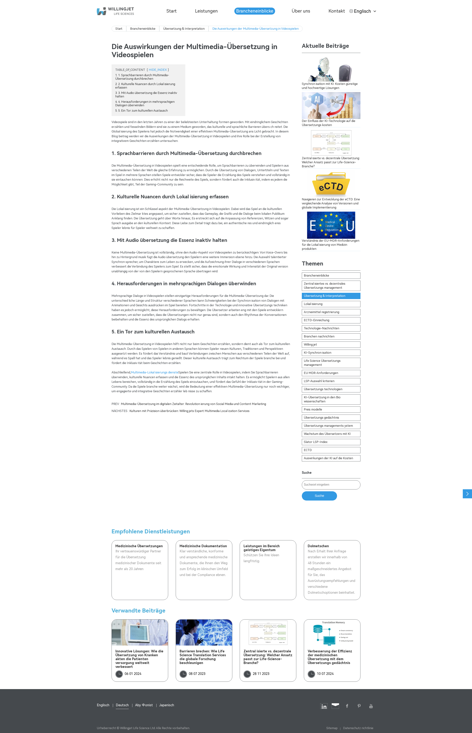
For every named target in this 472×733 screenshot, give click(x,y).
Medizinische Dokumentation (203, 546)
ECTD (308, 450)
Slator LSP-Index (315, 442)
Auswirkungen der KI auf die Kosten (328, 458)
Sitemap (332, 728)
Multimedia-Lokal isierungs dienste (154, 372)
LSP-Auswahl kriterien (319, 381)
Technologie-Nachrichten (321, 328)
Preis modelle (313, 409)
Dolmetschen (318, 546)
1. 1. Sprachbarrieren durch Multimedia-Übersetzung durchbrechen (142, 76)
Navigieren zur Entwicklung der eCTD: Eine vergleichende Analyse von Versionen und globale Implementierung (331, 203)
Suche (319, 496)
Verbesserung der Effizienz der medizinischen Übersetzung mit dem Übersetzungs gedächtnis (330, 657)
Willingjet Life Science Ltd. (137, 728)
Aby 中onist (144, 705)
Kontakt (337, 11)
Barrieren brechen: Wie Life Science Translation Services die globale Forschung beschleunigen (203, 657)
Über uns (301, 11)
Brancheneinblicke (254, 11)
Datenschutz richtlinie (358, 728)
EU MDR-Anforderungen (321, 373)
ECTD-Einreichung (316, 320)
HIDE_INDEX (158, 70)
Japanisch (166, 705)
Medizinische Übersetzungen (139, 546)
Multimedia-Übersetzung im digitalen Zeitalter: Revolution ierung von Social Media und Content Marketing (193, 404)
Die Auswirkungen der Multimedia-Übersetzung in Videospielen (255, 28)
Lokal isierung (313, 304)
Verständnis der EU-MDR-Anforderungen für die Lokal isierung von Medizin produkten (330, 245)
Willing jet (310, 344)
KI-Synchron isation (317, 352)
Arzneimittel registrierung (321, 312)
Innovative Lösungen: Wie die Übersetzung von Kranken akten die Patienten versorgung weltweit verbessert (139, 659)
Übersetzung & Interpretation (184, 28)
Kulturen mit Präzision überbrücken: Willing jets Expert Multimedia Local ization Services (189, 411)
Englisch (362, 11)
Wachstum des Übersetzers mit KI (327, 434)
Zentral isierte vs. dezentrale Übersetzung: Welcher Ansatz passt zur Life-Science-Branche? (331, 162)
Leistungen (206, 11)
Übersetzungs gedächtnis (321, 417)
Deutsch (122, 705)
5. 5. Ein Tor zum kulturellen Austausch (141, 110)
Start (171, 11)
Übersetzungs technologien (323, 389)
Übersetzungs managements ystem (328, 425)
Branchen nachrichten (319, 336)
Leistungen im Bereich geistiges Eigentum (262, 548)
